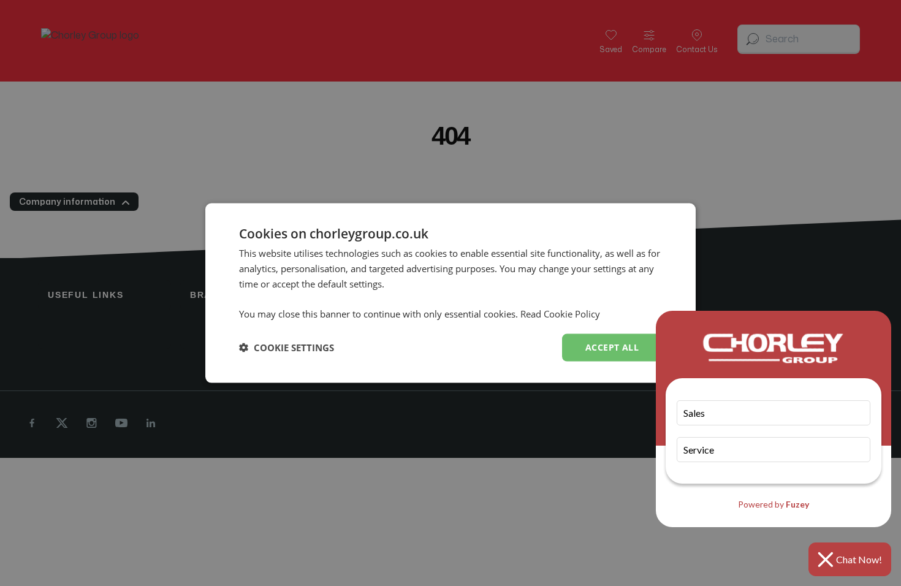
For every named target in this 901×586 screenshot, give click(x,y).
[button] (286, 347)
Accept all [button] (612, 347)
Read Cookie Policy (560, 314)
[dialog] (450, 293)
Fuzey (797, 504)
